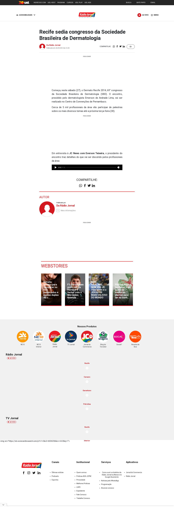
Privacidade (80, 480)
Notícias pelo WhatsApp (110, 481)
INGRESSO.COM (40, 2)
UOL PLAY (79, 2)
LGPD (78, 487)
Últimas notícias (58, 472)
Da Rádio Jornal (53, 45)
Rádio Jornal (130, 476)
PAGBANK (61, 2)
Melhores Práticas (83, 483)
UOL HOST (52, 2)
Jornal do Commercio (134, 472)
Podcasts (55, 476)
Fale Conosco (81, 495)
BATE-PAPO (141, 2)
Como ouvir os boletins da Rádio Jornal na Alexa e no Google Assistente (112, 474)
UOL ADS (88, 2)
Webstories (54, 266)
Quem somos (81, 472)
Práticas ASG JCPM (83, 476)
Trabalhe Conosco (83, 498)
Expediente (80, 491)
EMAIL (153, 2)
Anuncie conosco (107, 488)
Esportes (55, 480)
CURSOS (70, 2)
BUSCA (128, 2)
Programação (106, 484)
